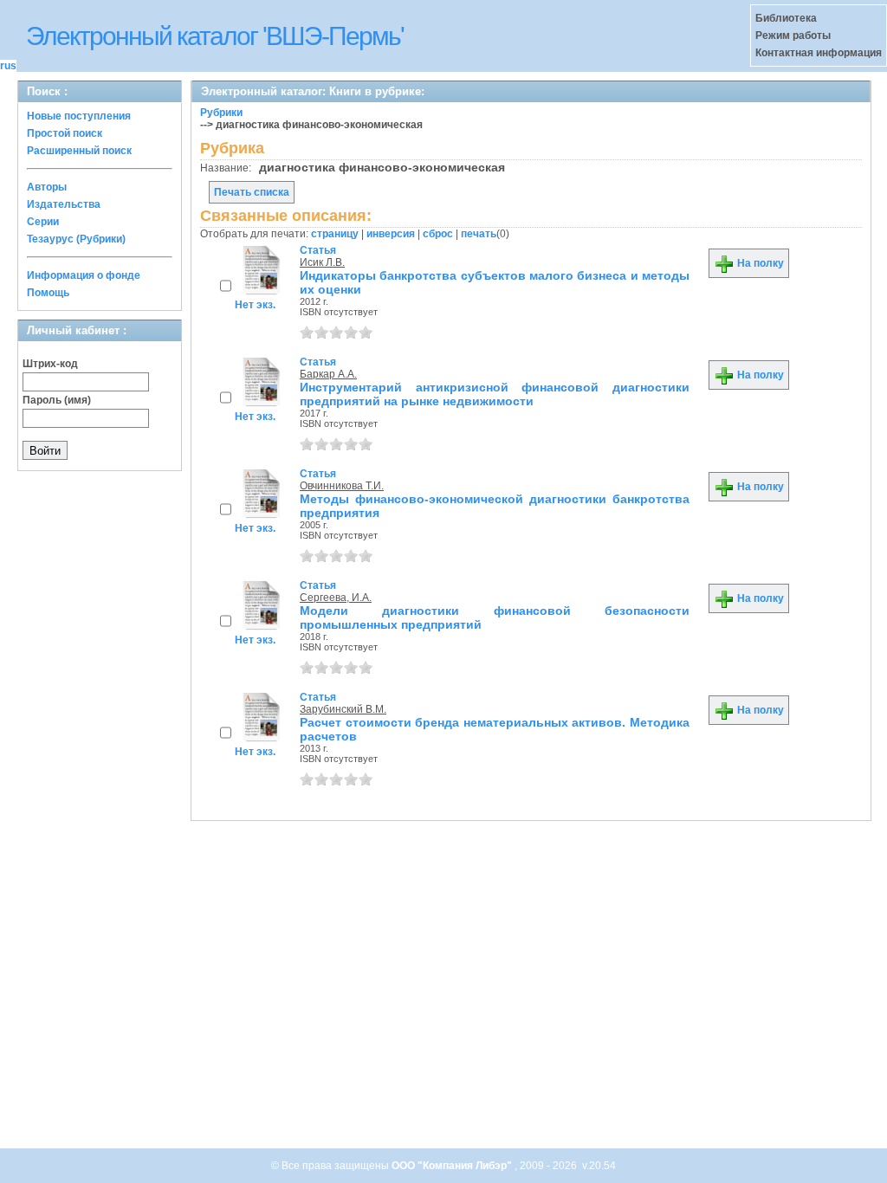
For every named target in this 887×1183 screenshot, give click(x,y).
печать (478, 234)
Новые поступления (79, 116)
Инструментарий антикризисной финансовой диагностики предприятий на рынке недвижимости (495, 394)
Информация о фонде (83, 275)
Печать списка (251, 192)
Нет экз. (255, 305)
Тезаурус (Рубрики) (76, 239)
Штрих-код (50, 364)
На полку (759, 263)
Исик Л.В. (322, 262)
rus (8, 66)
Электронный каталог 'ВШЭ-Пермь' (215, 36)
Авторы (47, 187)
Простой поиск (64, 133)
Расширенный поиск (79, 151)
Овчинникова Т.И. (342, 486)
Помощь (48, 293)
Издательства (63, 204)
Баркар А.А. (328, 374)
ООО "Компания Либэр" (453, 1166)
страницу (335, 234)
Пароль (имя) (57, 400)
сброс (438, 234)
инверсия (390, 234)
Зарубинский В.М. (343, 709)
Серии (43, 222)
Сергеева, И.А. (336, 598)
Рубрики (221, 113)
